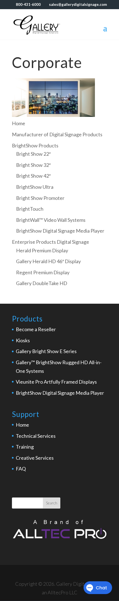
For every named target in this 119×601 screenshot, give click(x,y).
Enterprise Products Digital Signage (50, 242)
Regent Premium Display (42, 272)
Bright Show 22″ (33, 154)
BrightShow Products (35, 145)
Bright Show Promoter (40, 198)
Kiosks (23, 340)
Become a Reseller (36, 329)
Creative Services (35, 458)
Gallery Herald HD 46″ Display (48, 261)
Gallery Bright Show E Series (46, 351)
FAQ (21, 469)
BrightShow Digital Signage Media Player (60, 231)
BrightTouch (29, 209)
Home (22, 425)
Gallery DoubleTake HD (41, 283)
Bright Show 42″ (33, 176)
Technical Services (36, 436)
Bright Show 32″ (33, 165)
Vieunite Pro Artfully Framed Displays (56, 382)
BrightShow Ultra (34, 187)
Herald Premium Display (42, 250)
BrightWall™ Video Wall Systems (51, 220)
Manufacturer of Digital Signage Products (57, 134)
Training (25, 447)
